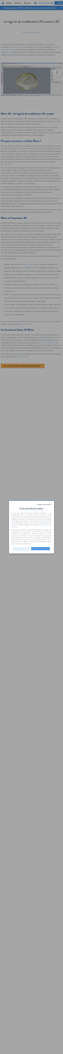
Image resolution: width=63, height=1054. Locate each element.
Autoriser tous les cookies (40, 548)
